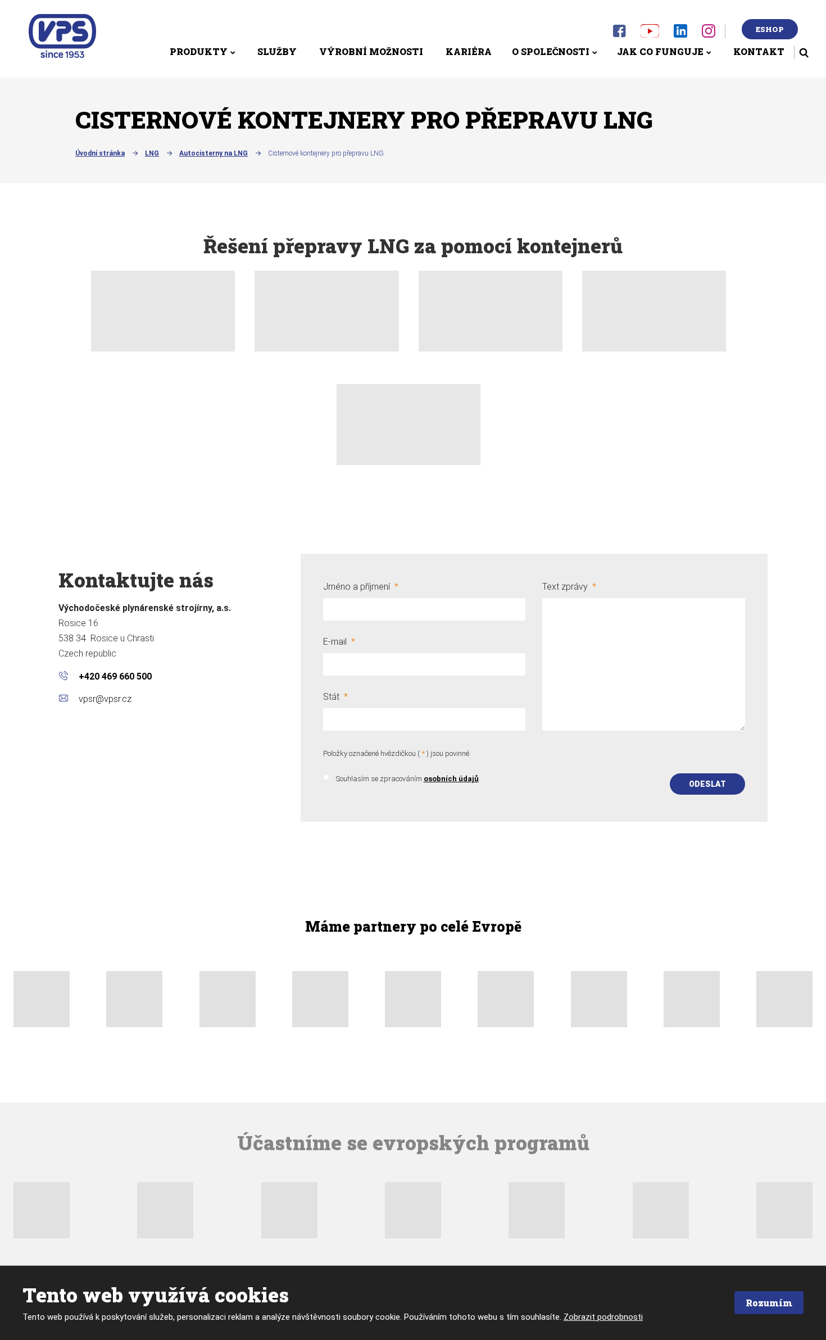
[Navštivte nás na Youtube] (650, 31)
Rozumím (769, 1303)
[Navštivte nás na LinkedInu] (680, 31)
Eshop (770, 29)
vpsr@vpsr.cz (105, 699)
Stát (335, 696)
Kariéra (469, 51)
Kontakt (758, 51)
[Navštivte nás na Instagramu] (708, 31)
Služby (277, 51)
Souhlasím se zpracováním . (408, 778)
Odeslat (707, 784)
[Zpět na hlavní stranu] (62, 35)
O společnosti (550, 51)
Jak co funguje (660, 51)
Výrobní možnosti (371, 51)
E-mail (339, 641)
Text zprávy (569, 586)
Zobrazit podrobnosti (603, 1317)
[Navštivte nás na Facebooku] (619, 31)
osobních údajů (451, 778)
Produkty (199, 51)
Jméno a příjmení (360, 586)
